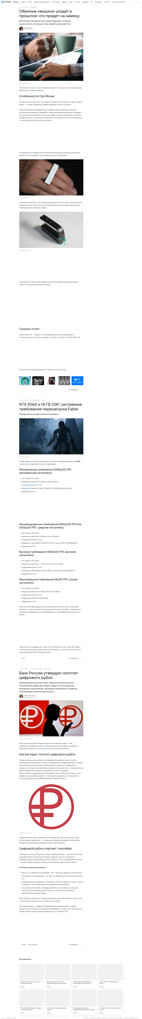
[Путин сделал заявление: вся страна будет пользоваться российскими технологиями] (84, 976)
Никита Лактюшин (29, 695)
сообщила (45, 748)
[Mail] (2, 2)
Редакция (85, 1017)
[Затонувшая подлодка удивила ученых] (58, 1002)
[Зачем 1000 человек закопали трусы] (110, 976)
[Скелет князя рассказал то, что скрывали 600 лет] (31, 976)
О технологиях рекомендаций (115, 1017)
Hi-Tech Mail (38, 668)
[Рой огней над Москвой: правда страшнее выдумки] (31, 1002)
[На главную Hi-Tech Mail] (7, 2)
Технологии (33, 7)
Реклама (14, 1017)
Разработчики (24, 464)
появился (33, 88)
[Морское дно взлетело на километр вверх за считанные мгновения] (58, 976)
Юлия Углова (28, 28)
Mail (3, 1017)
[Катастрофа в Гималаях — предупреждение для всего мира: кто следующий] (84, 1002)
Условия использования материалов (98, 1017)
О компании (8, 1017)
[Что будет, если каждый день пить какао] (110, 1002)
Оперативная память (29, 485)
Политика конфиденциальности (131, 1017)
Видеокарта (26, 488)
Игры (43, 400)
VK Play (38, 400)
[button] (51, 57)
